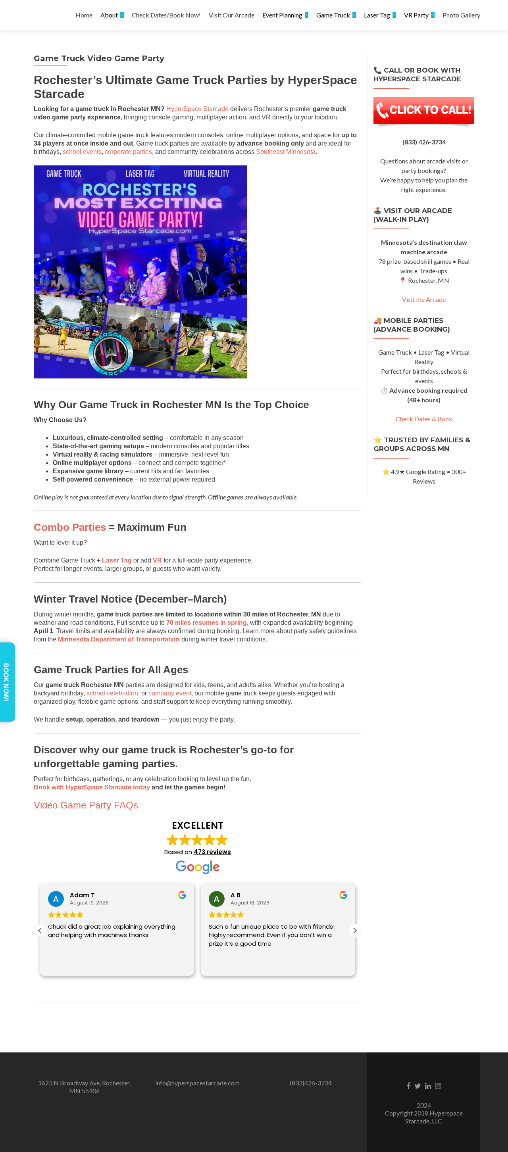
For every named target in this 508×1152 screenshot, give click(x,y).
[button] (355, 931)
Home (83, 15)
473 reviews (212, 852)
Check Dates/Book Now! (166, 15)
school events (82, 151)
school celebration (112, 693)
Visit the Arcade (424, 299)
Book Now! (6, 682)
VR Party (416, 15)
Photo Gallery (461, 15)
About (109, 15)
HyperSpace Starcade (197, 109)
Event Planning (282, 15)
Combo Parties (70, 527)
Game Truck (333, 15)
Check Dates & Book (424, 418)
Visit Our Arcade (231, 15)
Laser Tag (377, 15)
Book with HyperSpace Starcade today (92, 787)
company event (169, 693)
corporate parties (128, 151)
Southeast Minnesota (286, 151)
